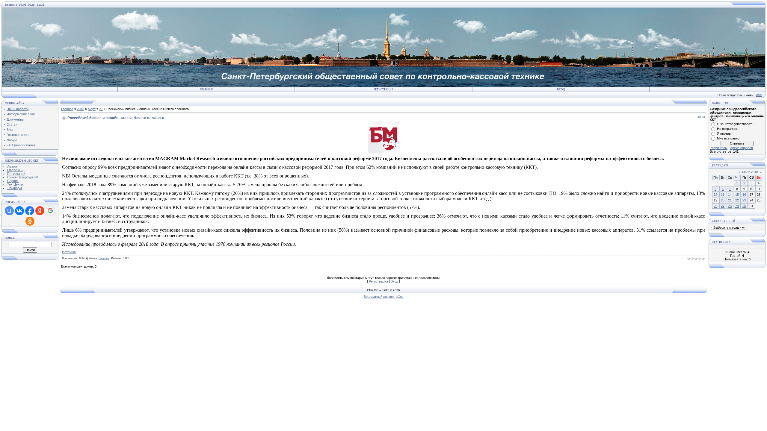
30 (744, 206)
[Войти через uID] (9, 210)
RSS (759, 95)
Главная (206, 89)
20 (722, 200)
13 (722, 194)
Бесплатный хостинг (379, 296)
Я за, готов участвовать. (735, 124)
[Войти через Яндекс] (39, 210)
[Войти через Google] (50, 211)
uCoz (400, 296)
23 (744, 200)
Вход (561, 89)
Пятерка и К (16, 173)
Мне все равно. (728, 138)
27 (101, 109)
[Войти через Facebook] (29, 210)
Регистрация (383, 89)
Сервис (13, 181)
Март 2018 (750, 172)
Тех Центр (15, 184)
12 (715, 194)
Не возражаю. (727, 128)
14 (730, 194)
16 (744, 194)
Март (92, 109)
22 (737, 200)
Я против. (724, 133)
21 (730, 200)
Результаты (718, 148)
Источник (69, 252)
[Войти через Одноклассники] (29, 221)
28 (730, 206)
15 (737, 194)
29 (737, 206)
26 (715, 206)
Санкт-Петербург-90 (22, 177)
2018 (80, 109)
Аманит (13, 166)
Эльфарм (14, 188)
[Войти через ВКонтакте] (19, 210)
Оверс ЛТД (15, 170)
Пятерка (104, 258)
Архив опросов (741, 148)
